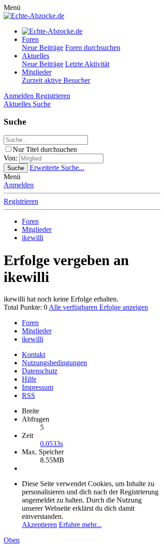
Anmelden (19, 185)
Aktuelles (35, 56)
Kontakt (33, 354)
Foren (30, 39)
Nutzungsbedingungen (54, 363)
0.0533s (51, 443)
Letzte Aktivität (87, 64)
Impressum (37, 387)
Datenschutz (39, 371)
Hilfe (29, 379)
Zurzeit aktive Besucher (56, 80)
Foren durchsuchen (92, 47)
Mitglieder (36, 72)
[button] (12, 7)
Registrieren (21, 201)
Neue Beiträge (42, 47)
